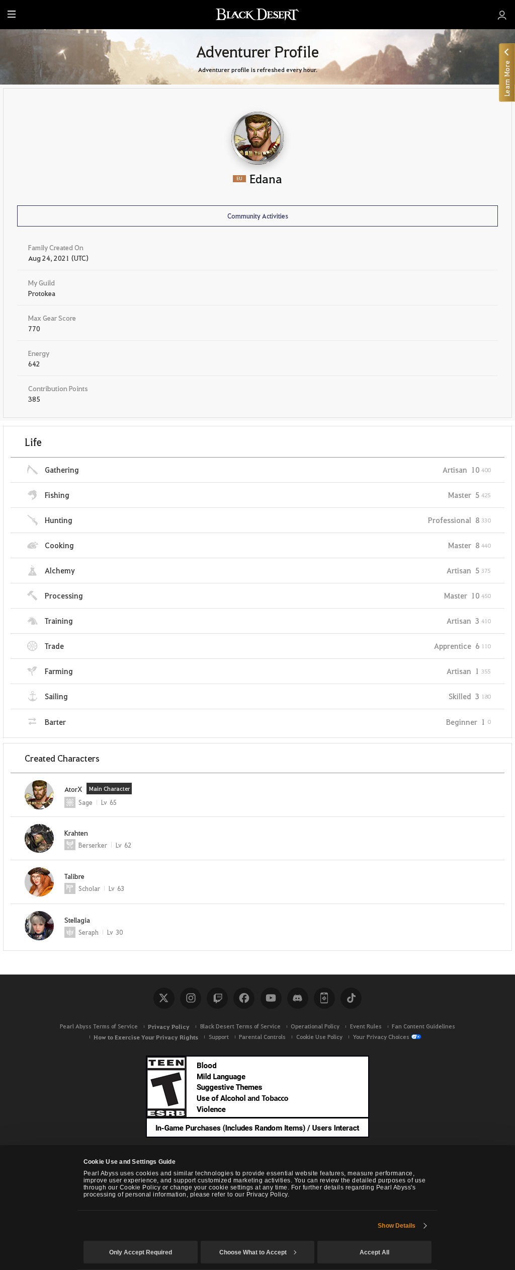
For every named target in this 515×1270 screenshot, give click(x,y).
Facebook (243, 998)
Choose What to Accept (253, 1252)
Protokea (41, 292)
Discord (297, 998)
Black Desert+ (324, 998)
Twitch (217, 998)
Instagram (190, 998)
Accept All (374, 1252)
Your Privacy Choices (381, 1036)
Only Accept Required (140, 1252)
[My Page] (502, 14)
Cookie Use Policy (319, 1036)
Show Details (396, 1225)
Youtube (271, 998)
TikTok (351, 998)
